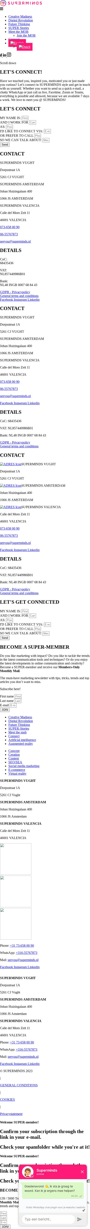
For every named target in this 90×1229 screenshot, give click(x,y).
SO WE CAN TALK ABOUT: (21, 140)
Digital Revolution (20, 20)
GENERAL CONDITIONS (19, 1085)
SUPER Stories (18, 28)
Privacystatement (11, 1114)
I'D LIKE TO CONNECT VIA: (22, 131)
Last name (7, 701)
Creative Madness (20, 16)
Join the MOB (26, 35)
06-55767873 (9, 234)
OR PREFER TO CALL (17, 135)
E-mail (5, 705)
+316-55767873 (26, 953)
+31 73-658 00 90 (22, 945)
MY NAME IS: (11, 118)
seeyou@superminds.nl (15, 241)
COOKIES (7, 1099)
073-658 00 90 (9, 227)
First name (7, 696)
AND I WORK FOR (14, 122)
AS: (3, 127)
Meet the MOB (18, 31)
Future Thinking (19, 24)
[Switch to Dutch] (24, 47)
